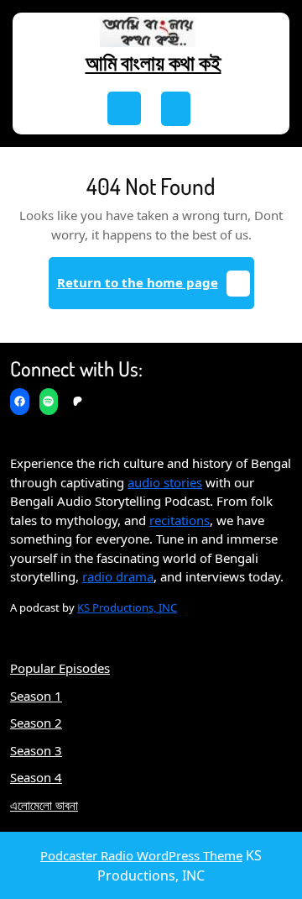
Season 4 (36, 777)
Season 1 (36, 695)
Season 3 (36, 750)
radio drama (118, 576)
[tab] (124, 108)
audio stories (165, 482)
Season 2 (36, 722)
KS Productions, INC (127, 607)
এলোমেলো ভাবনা (44, 804)
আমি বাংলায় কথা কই (153, 62)
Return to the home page (155, 290)
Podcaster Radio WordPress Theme (141, 855)
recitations (179, 520)
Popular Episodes (60, 668)
